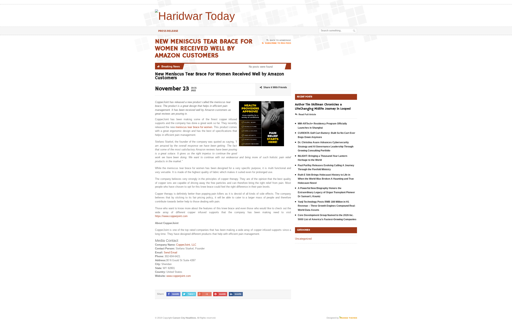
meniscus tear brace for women (194, 127)
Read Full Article (307, 114)
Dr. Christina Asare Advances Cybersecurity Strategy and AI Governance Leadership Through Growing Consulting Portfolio (325, 146)
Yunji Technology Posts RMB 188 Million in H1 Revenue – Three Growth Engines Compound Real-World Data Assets (326, 205)
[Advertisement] (310, 15)
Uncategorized (303, 238)
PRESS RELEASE (168, 31)
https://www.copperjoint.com (171, 216)
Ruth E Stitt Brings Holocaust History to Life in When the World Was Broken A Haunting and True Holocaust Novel (326, 178)
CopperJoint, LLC (186, 244)
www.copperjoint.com (178, 275)
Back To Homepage (280, 40)
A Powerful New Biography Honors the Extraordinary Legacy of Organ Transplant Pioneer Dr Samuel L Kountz (326, 192)
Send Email (170, 252)
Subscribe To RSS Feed (278, 43)
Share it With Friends (275, 87)
